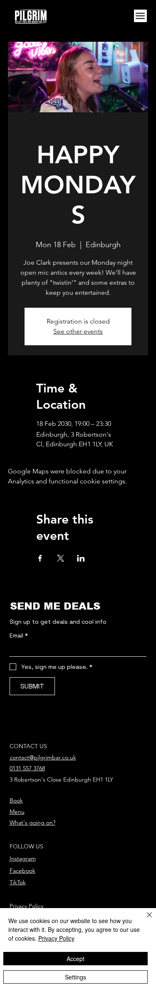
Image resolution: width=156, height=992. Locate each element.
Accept (75, 958)
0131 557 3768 (27, 768)
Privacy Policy (26, 906)
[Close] (144, 920)
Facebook (22, 870)
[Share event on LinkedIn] (81, 558)
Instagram (23, 858)
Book (16, 800)
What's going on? (32, 822)
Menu (17, 811)
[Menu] (140, 16)
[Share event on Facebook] (40, 558)
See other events (78, 331)
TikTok (18, 882)
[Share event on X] (60, 558)
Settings (75, 977)
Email (19, 635)
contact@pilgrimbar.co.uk (43, 757)
